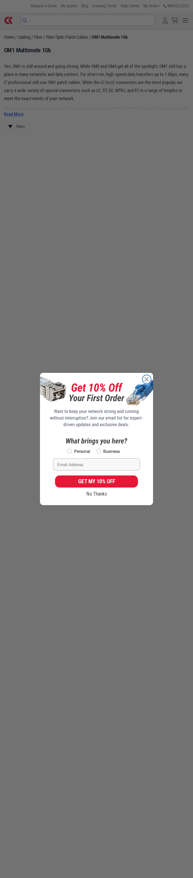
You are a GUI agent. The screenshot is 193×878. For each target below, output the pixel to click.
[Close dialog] (146, 379)
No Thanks (96, 494)
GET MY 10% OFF (96, 481)
